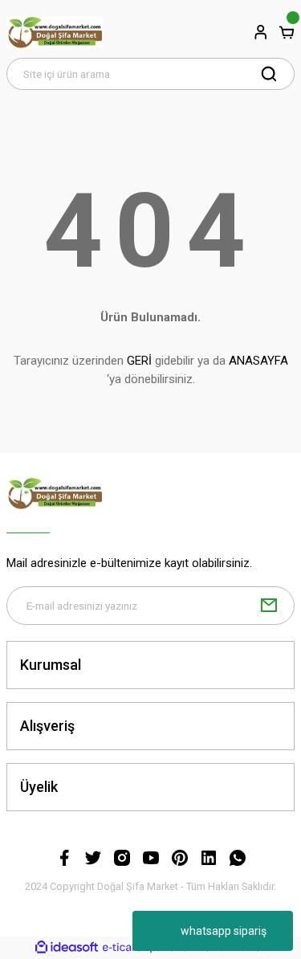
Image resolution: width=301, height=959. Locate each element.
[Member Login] (261, 32)
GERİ (139, 360)
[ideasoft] (67, 948)
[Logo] (55, 32)
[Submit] (269, 605)
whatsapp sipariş (223, 930)
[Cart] (287, 32)
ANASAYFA (258, 360)
